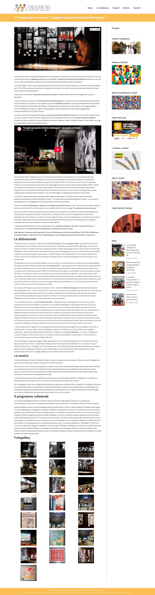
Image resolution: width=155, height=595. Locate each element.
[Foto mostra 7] (57, 538)
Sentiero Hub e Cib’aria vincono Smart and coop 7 (132, 296)
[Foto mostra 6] (28, 538)
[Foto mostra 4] (57, 520)
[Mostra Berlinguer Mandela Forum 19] (57, 485)
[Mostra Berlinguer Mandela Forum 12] (28, 485)
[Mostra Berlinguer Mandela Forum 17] (86, 467)
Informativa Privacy (99, 590)
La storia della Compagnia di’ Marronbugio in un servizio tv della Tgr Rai (133, 250)
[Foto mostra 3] (28, 520)
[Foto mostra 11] (86, 555)
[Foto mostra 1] (57, 502)
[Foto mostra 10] (57, 555)
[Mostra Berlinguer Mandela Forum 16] (28, 502)
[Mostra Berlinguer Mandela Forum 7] (86, 485)
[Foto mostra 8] (86, 538)
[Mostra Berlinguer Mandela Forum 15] (28, 467)
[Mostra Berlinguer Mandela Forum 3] (28, 450)
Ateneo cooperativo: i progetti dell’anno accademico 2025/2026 (133, 266)
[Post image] (118, 250)
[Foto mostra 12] (28, 573)
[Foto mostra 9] (28, 555)
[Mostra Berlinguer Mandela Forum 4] (86, 450)
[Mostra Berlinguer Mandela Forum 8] (57, 467)
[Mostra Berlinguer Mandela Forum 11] (57, 450)
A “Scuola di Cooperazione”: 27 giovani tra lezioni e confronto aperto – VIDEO (133, 282)
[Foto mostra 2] (86, 502)
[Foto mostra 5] (86, 520)
